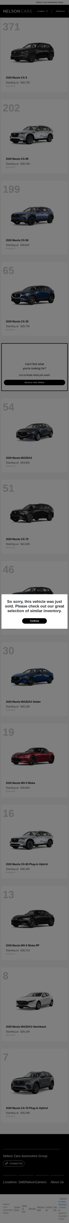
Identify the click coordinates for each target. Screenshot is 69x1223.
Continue (34, 621)
